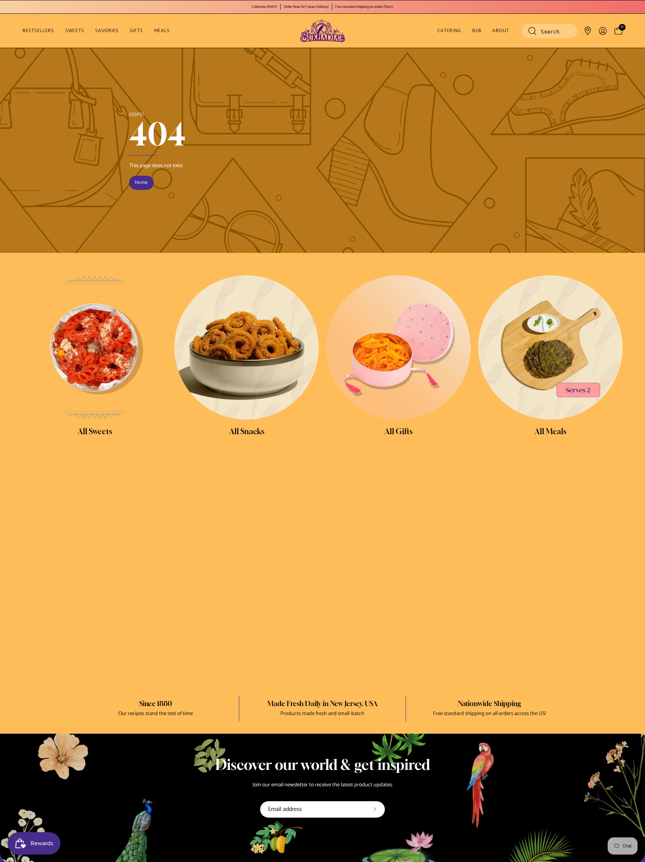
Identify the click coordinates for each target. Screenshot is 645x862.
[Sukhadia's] (322, 30)
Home (141, 182)
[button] (549, 31)
